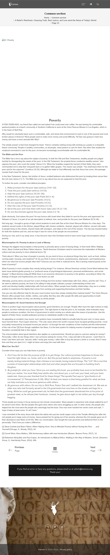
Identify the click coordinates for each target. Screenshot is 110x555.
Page (19, 449)
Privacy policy (66, 549)
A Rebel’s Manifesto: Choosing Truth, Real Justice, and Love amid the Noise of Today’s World (55, 20)
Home (46, 17)
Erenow (41, 549)
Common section (59, 17)
